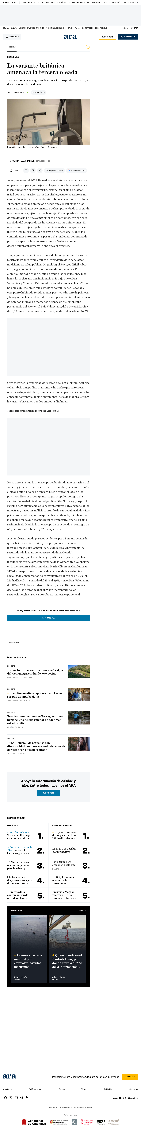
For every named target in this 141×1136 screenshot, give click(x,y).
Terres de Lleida (92, 28)
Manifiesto (8, 1089)
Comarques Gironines (57, 28)
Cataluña (13, 28)
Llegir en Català (38, 92)
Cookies (88, 1107)
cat (131, 28)
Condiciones (78, 1107)
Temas (84, 1089)
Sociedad (13, 47)
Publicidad (108, 1089)
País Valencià (41, 28)
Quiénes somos (35, 1089)
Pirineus (103, 28)
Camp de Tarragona (76, 28)
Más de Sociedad (17, 657)
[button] (137, 2)
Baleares (31, 28)
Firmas (62, 1089)
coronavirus (14, 643)
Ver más (82, 910)
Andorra (22, 28)
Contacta (133, 1089)
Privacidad (67, 1107)
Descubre (16, 910)
